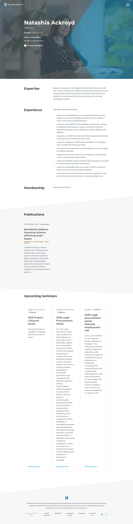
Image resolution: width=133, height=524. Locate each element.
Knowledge (44, 224)
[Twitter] (106, 514)
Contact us (92, 514)
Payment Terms (70, 514)
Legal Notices (47, 514)
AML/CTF (58, 513)
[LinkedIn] (102, 514)
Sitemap (82, 513)
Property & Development (33, 41)
